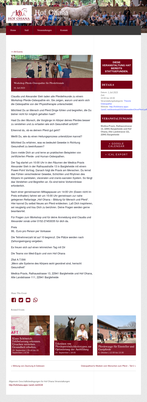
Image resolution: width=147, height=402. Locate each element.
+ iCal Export (116, 154)
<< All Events (17, 52)
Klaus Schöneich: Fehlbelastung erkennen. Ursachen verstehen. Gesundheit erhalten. (26, 342)
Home (13, 30)
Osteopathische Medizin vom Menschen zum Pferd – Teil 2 (108, 366)
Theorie (127, 101)
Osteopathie (106, 104)
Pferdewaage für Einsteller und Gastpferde (116, 347)
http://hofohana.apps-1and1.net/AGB (26, 385)
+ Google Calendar (116, 144)
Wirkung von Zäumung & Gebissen (28, 366)
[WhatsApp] (35, 300)
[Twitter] (20, 300)
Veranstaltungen (44, 30)
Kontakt (64, 30)
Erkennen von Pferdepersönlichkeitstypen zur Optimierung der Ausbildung (73, 346)
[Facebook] (14, 300)
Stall (27, 30)
